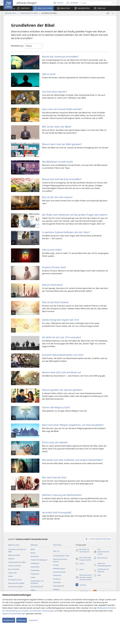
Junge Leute (12, 573)
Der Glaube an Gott (15, 580)
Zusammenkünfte (59, 572)
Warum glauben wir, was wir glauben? (62, 389)
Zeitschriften (35, 567)
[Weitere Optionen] (113, 13)
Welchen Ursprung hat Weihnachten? (62, 495)
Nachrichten (57, 545)
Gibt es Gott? (49, 74)
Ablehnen (21, 620)
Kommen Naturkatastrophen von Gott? (63, 354)
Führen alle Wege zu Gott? (56, 407)
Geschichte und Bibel (15, 587)
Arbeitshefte (35, 570)
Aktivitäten (57, 582)
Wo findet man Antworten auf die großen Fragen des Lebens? (75, 214)
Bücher (33, 553)
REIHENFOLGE (17, 46)
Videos (33, 590)
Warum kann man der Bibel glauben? (62, 144)
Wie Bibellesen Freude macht (57, 161)
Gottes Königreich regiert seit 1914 (60, 319)
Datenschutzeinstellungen (14, 613)
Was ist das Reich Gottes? (55, 302)
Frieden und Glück (14, 566)
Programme (35, 574)
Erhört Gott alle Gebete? (55, 442)
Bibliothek (34, 545)
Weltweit (56, 589)
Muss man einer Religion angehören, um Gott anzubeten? (73, 424)
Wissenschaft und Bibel (16, 583)
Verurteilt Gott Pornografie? (57, 512)
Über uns (56, 551)
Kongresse (56, 579)
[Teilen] (108, 13)
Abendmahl (57, 575)
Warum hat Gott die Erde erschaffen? (61, 179)
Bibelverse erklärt (14, 555)
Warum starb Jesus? (52, 284)
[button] (43, 8)
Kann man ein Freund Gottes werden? (62, 109)
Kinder (10, 576)
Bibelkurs (11, 559)
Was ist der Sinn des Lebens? (57, 197)
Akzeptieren (8, 620)
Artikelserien (35, 563)
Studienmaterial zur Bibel (29, 13)
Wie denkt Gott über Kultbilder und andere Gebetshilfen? (72, 460)
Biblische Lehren (10, 13)
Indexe (33, 577)
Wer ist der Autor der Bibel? (56, 126)
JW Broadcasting (37, 587)
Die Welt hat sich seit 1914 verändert (61, 337)
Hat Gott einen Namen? (54, 91)
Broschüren (35, 556)
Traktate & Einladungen (39, 560)
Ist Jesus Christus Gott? (54, 267)
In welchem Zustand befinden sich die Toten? (66, 232)
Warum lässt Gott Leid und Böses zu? (61, 372)
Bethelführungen (59, 568)
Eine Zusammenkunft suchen (101, 551)
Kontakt (56, 565)
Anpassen (33, 620)
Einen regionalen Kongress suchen (83, 558)
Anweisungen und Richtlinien (37, 582)
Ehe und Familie (13, 569)
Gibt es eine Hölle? (52, 249)
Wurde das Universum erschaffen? (60, 56)
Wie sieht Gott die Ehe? (54, 477)
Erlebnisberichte (58, 586)
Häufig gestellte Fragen (61, 556)
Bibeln (33, 549)
